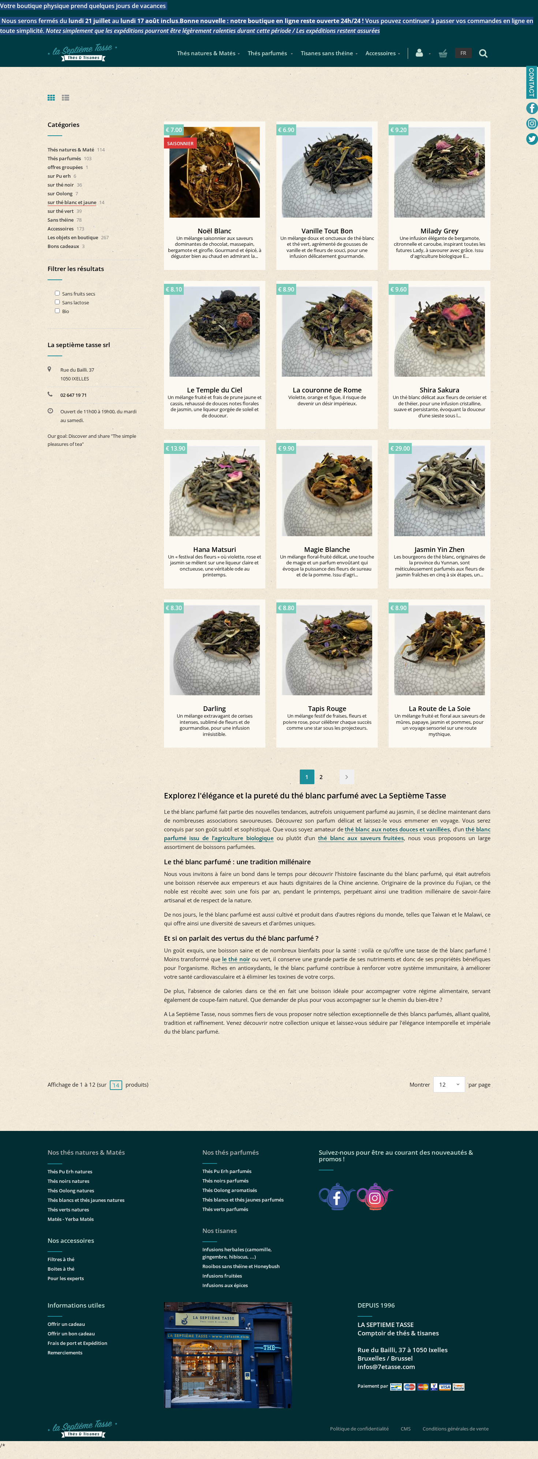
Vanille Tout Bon (327, 230)
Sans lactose (75, 303)
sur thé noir (61, 184)
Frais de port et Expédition (77, 1343)
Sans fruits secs (78, 294)
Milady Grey (440, 230)
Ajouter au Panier (330, 169)
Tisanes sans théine (327, 53)
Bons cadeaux (63, 246)
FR (463, 52)
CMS (406, 1428)
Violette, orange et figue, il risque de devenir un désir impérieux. (327, 400)
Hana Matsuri (214, 549)
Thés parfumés (268, 53)
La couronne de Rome (327, 390)
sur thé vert (61, 211)
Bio (65, 311)
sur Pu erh (59, 176)
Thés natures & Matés (206, 53)
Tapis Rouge (327, 708)
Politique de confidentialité (359, 1428)
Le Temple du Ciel (214, 390)
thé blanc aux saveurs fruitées (361, 838)
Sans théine (61, 220)
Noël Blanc (214, 230)
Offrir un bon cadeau (71, 1333)
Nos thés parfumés (230, 1152)
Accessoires (381, 53)
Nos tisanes (219, 1230)
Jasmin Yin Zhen (439, 549)
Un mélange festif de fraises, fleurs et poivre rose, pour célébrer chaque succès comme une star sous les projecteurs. (327, 721)
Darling (214, 708)
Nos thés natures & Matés (86, 1152)
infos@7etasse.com (386, 1366)
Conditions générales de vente (456, 1428)
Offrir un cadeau (66, 1324)
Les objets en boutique (73, 237)
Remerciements (65, 1352)
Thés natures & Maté (71, 149)
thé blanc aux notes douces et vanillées (397, 829)
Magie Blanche (327, 549)
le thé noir (236, 959)
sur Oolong (60, 193)
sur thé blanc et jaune (72, 202)
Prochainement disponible (218, 169)
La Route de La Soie (439, 708)
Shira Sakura (439, 390)
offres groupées (65, 167)
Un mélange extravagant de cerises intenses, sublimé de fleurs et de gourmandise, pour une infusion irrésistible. (215, 724)
